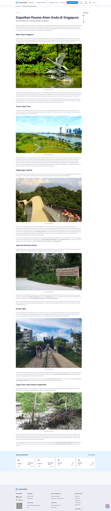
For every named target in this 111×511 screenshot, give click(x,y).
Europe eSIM (77, 500)
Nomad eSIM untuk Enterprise (57, 498)
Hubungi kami (30, 498)
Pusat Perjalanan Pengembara (33, 505)
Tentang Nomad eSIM (55, 505)
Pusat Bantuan (30, 496)
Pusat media (53, 507)
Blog (28, 507)
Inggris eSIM (77, 504)
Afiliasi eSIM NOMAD (55, 496)
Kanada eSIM (78, 502)
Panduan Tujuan (18, 6)
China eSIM (77, 498)
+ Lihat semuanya (91, 454)
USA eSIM (77, 496)
